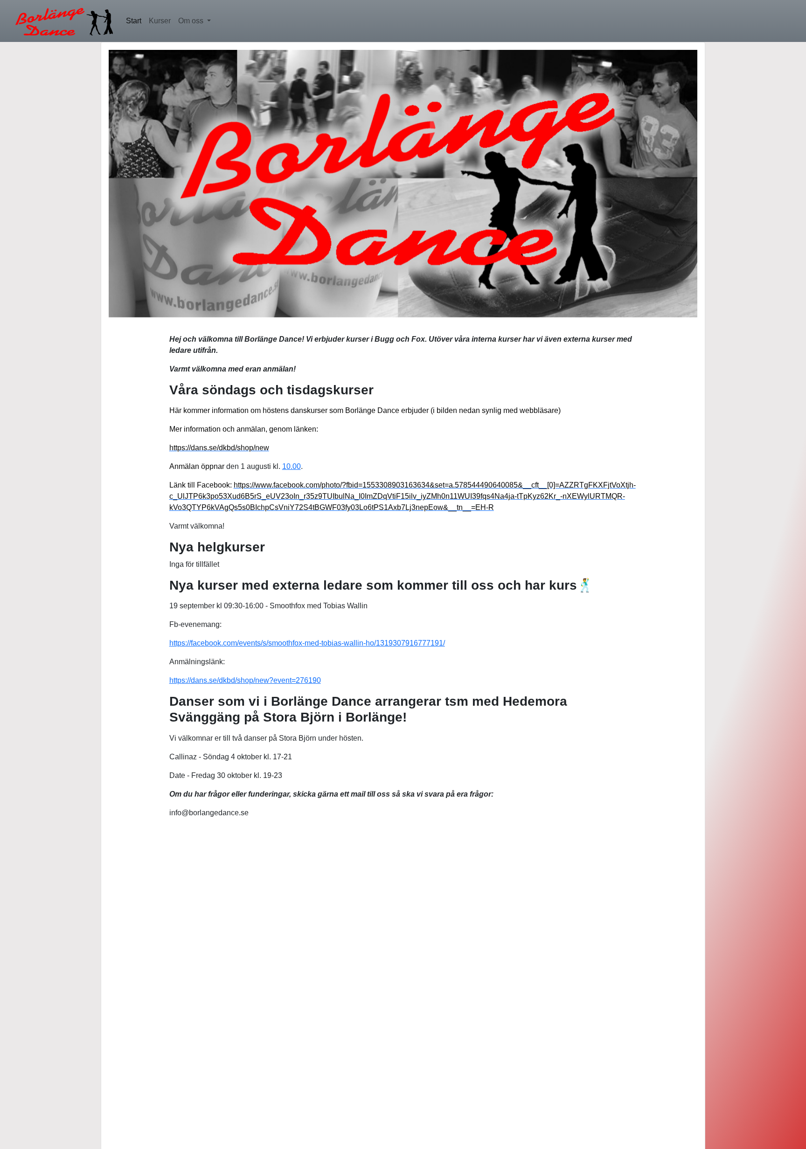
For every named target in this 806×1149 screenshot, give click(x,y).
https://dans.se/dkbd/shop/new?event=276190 (245, 680)
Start (133, 21)
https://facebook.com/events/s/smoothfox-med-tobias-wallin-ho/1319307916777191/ (307, 643)
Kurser (160, 21)
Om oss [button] (191, 21)
